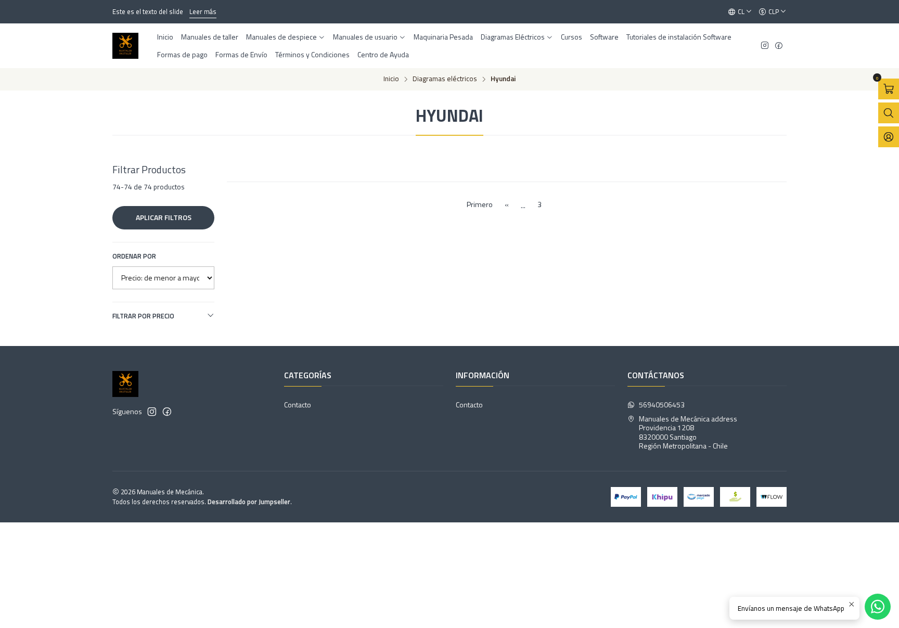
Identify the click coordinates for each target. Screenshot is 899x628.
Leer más (202, 11)
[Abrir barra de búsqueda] (888, 112)
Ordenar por (134, 256)
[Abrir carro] (888, 89)
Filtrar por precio (143, 316)
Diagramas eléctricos (445, 79)
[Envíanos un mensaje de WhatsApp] (878, 607)
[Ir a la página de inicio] (125, 46)
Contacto (297, 404)
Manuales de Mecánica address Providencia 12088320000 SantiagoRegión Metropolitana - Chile (688, 432)
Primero (480, 204)
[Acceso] (888, 136)
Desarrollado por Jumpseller (249, 501)
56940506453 (662, 404)
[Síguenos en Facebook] (779, 46)
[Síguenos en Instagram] (764, 46)
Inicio (391, 79)
